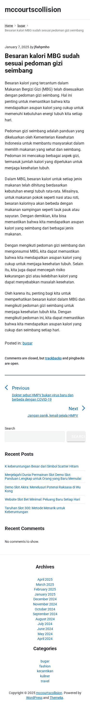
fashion (45, 666)
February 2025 (45, 589)
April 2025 (45, 579)
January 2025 (45, 594)
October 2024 (45, 609)
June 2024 (45, 629)
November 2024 (45, 604)
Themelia (56, 698)
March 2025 (45, 584)
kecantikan (45, 671)
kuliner (45, 676)
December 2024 (45, 599)
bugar (27, 343)
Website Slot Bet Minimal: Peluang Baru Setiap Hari (42, 499)
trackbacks (53, 358)
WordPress (34, 698)
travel (45, 681)
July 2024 (45, 624)
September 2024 (45, 614)
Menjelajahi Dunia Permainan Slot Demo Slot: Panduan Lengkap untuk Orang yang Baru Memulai (43, 476)
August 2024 (45, 619)
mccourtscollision (49, 693)
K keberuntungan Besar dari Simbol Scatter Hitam (41, 466)
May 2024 (45, 634)
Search (10, 428)
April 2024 (45, 639)
